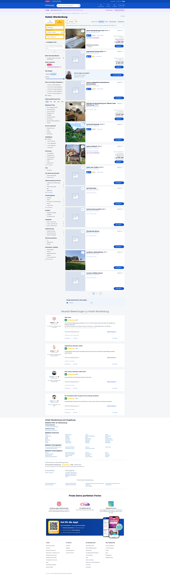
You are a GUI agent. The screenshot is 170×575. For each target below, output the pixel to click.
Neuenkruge (68, 441)
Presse (107, 550)
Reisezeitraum (49, 30)
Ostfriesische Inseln (69, 448)
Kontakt (112, 1)
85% (55, 101)
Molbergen (87, 440)
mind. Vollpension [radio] (51, 145)
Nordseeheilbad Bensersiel (51, 448)
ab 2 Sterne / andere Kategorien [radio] (54, 91)
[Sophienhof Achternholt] (75, 59)
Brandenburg (88, 454)
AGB (87, 557)
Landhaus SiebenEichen (94, 252)
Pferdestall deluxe (92, 231)
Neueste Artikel (109, 557)
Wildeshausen (68, 434)
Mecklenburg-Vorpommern (51, 456)
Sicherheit (88, 564)
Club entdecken (109, 10)
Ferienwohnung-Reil (93, 209)
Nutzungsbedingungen (91, 548)
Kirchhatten (67, 438)
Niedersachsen (48, 455)
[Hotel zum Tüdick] (75, 175)
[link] (100, 5)
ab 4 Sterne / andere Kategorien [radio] (54, 87)
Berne (46, 441)
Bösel (86, 437)
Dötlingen (87, 442)
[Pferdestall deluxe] (75, 239)
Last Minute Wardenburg (70, 472)
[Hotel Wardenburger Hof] (75, 38)
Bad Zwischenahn (109, 440)
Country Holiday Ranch (94, 273)
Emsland (87, 447)
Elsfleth (46, 442)
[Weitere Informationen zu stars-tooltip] (62, 82)
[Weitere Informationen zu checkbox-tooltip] (63, 58)
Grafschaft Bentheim (69, 447)
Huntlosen (67, 440)
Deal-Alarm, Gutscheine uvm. (53, 552)
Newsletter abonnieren (51, 555)
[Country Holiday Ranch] (75, 281)
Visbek (46, 437)
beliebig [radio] (49, 95)
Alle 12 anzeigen (49, 192)
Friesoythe (107, 441)
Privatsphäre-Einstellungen (92, 552)
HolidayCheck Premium (51, 560)
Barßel (46, 438)
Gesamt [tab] (48, 74)
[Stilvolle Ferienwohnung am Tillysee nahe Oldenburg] (75, 111)
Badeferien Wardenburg (70, 474)
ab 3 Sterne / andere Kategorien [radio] (54, 89)
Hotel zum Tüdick (92, 167)
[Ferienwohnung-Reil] (75, 217)
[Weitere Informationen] (114, 42)
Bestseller (101, 21)
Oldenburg (47, 440)
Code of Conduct (70, 552)
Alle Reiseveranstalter (51, 564)
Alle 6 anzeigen (48, 207)
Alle (47, 101)
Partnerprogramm (70, 550)
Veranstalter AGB (90, 545)
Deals (47, 1)
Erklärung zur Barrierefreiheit (93, 562)
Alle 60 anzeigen (49, 259)
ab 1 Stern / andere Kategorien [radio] (54, 93)
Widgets (68, 548)
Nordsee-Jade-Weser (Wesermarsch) (53, 447)
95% (62, 101)
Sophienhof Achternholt (94, 51)
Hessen (66, 456)
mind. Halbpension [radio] (51, 143)
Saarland (107, 454)
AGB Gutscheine (89, 560)
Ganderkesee (48, 436)
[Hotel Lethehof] (75, 154)
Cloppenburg (68, 442)
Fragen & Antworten (51, 550)
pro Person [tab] (53, 74)
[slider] (63, 78)
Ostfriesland (108, 447)
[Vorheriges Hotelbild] (67, 38)
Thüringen (87, 455)
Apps (47, 562)
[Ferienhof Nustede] (75, 132)
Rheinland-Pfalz (68, 455)
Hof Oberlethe (91, 188)
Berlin (106, 452)
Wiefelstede (107, 442)
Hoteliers (68, 545)
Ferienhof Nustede (93, 124)
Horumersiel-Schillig (89, 448)
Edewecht (87, 441)
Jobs (107, 552)
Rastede (67, 437)
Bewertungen (112, 21)
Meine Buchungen (50, 545)
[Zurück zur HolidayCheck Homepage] (49, 6)
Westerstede (108, 436)
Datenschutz (89, 550)
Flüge (66, 476)
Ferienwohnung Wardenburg (51, 426)
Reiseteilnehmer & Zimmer (52, 34)
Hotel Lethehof (91, 146)
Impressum (88, 567)
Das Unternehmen (110, 545)
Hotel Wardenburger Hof (95, 30)
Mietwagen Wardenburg (70, 475)
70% (51, 101)
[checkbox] (54, 58)
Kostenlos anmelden (119, 10)
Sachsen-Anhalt (88, 456)
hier (116, 25)
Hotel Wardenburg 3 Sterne (51, 430)
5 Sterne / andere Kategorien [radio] (54, 84)
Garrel (86, 434)
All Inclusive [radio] (50, 147)
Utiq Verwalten (89, 555)
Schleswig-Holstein (49, 454)
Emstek (106, 437)
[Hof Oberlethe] (75, 196)
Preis (106, 21)
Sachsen (87, 452)
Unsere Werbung (110, 548)
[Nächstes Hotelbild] (83, 38)
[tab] (50, 22)
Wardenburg (88, 438)
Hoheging (67, 436)
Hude (46, 434)
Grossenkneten (108, 438)
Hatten (106, 434)
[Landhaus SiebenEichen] (75, 260)
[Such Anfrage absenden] (78, 5)
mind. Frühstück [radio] (51, 141)
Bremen (107, 456)
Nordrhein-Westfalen (70, 454)
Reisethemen (109, 555)
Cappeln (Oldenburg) (90, 436)
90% (59, 101)
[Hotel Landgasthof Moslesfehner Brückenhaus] (75, 90)
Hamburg (107, 455)
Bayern (46, 452)
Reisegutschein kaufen (51, 557)
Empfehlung (121, 21)
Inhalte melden (49, 567)
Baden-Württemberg (69, 452)
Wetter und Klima (49, 472)
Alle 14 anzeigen (49, 165)
